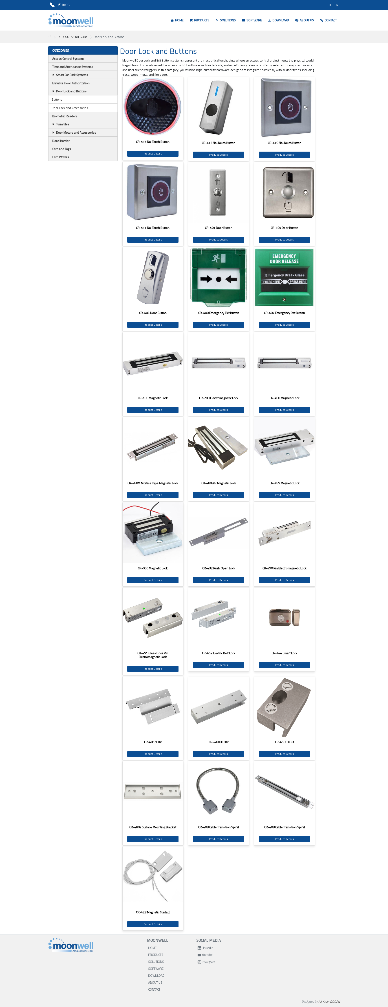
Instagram (208, 961)
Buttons (57, 99)
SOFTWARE (155, 968)
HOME (152, 947)
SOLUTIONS (156, 961)
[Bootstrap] (70, 945)
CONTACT (154, 989)
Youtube (207, 954)
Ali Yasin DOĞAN (329, 1001)
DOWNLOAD (156, 975)
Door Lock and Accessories (70, 107)
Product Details (152, 153)
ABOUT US (155, 982)
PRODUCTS (155, 954)
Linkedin (207, 947)
